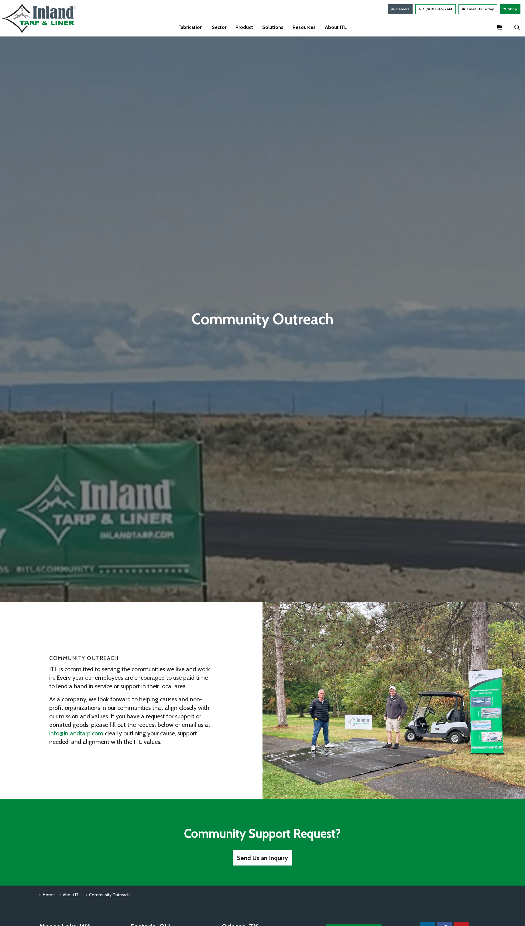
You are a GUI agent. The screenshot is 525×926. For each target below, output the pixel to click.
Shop (512, 9)
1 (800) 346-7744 (437, 9)
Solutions (272, 27)
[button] (499, 27)
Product (244, 27)
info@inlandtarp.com (76, 733)
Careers (402, 9)
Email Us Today (480, 9)
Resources (304, 27)
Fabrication (190, 27)
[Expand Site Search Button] (517, 27)
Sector (219, 27)
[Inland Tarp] (39, 18)
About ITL (336, 27)
